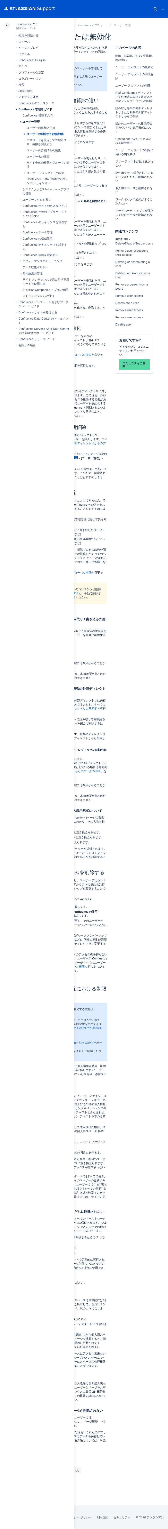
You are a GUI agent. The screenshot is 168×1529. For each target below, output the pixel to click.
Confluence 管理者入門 (38, 115)
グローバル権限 (82, 354)
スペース (24, 41)
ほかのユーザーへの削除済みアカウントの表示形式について (133, 127)
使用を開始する (28, 35)
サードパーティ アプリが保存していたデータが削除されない (134, 214)
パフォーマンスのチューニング (42, 261)
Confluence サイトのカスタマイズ (45, 205)
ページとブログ (28, 47)
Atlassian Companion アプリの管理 (45, 289)
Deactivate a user (127, 303)
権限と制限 (25, 90)
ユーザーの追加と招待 (41, 127)
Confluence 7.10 (26, 24)
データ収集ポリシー (35, 267)
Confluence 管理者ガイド (35, 109)
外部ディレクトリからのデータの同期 (76, 771)
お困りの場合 (27, 345)
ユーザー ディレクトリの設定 (46, 173)
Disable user (123, 324)
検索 (155, 9)
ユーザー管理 (31, 121)
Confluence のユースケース (36, 103)
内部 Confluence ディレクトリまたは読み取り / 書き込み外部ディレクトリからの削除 (133, 97)
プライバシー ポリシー (77, 1517)
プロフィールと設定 (31, 72)
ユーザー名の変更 (38, 156)
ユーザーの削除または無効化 (45, 134)
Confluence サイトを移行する (37, 312)
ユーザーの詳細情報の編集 (44, 150)
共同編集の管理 (33, 273)
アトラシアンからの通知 (38, 296)
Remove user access (129, 295)
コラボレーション (29, 78)
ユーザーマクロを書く (37, 199)
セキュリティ (122, 1517)
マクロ (22, 66)
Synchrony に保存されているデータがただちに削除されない (134, 177)
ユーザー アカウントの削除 (132, 85)
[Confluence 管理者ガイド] (106, 25)
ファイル (24, 54)
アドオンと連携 (28, 97)
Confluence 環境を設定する (40, 255)
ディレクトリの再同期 (83, 708)
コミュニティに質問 (134, 364)
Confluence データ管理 (38, 232)
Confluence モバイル (32, 60)
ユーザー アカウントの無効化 (134, 67)
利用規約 (102, 1517)
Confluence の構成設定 (38, 238)
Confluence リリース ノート (36, 339)
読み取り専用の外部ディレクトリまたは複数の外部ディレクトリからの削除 (133, 112)
